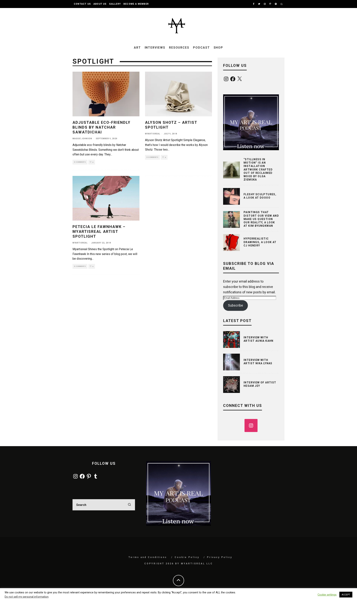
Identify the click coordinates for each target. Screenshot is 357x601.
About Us (100, 4)
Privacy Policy (219, 557)
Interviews (155, 47)
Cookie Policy (187, 557)
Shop (218, 47)
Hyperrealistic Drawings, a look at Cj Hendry (260, 242)
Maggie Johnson (82, 139)
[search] (129, 504)
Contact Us (82, 4)
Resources (179, 47)
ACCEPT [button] (346, 594)
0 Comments (80, 162)
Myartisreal (152, 134)
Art (137, 47)
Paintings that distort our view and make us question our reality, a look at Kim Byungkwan (261, 219)
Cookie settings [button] (327, 594)
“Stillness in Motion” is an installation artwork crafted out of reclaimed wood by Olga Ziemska (258, 169)
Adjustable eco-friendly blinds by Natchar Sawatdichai (102, 127)
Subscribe (235, 305)
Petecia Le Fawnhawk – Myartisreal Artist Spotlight (99, 231)
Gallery (115, 4)
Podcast (201, 47)
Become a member (136, 4)
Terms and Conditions (147, 557)
